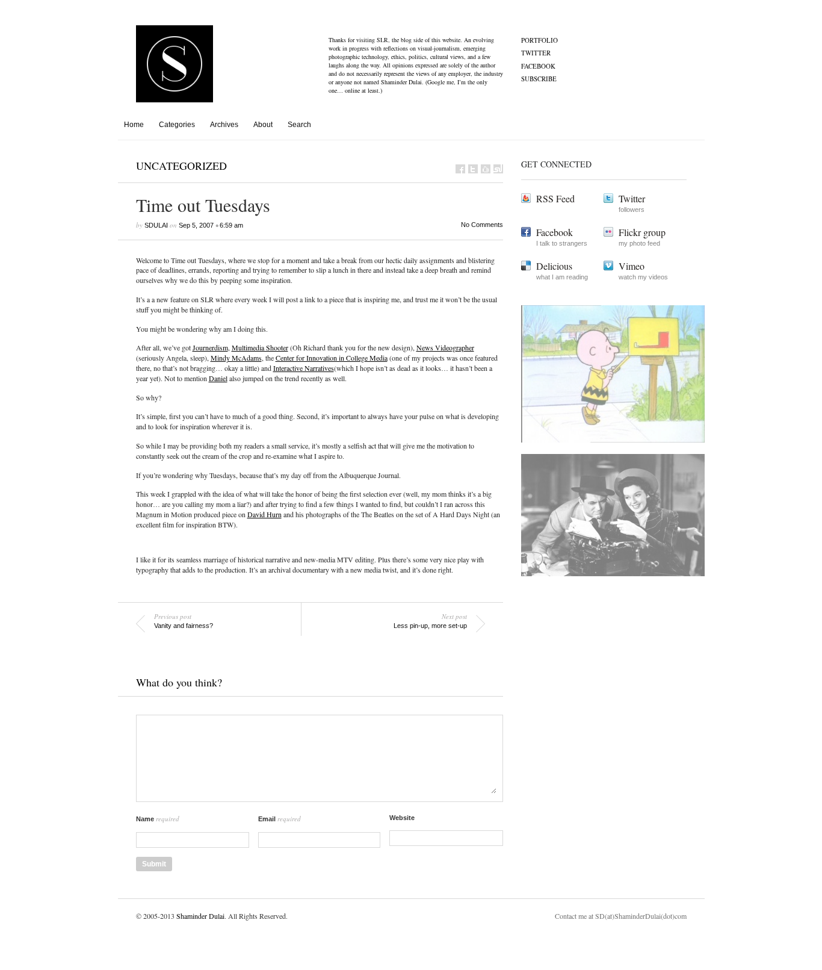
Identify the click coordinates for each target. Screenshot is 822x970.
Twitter (536, 52)
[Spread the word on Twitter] (473, 168)
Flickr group (642, 232)
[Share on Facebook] (460, 168)
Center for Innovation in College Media (332, 357)
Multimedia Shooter (260, 347)
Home (134, 124)
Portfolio (539, 40)
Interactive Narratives (303, 368)
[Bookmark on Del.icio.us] (485, 168)
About (263, 124)
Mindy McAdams (236, 357)
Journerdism (210, 347)
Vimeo (631, 266)
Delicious (554, 266)
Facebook (538, 65)
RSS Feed (555, 198)
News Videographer (445, 347)
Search (299, 124)
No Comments (482, 224)
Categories (177, 124)
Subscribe (539, 78)
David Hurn (264, 514)
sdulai (156, 225)
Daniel (218, 378)
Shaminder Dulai (200, 916)
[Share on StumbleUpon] (498, 168)
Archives (224, 124)
